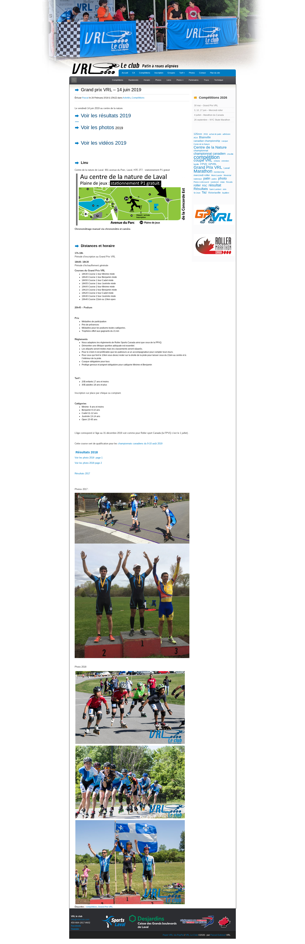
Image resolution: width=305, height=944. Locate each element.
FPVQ (203, 164)
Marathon (203, 171)
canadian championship (207, 140)
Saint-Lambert (215, 189)
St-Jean (197, 193)
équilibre (225, 193)
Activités (127, 98)
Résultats (201, 188)
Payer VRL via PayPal (173, 935)
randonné (215, 182)
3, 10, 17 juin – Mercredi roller (208, 110)
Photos (192, 73)
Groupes (171, 73)
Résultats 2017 (82, 473)
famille (196, 164)
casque (225, 141)
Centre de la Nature (210, 147)
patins (214, 179)
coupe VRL (203, 160)
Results (229, 182)
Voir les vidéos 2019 (103, 143)
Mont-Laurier (216, 175)
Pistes (180, 80)
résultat (215, 185)
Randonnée (133, 80)
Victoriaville (214, 192)
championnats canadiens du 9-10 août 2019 (140, 443)
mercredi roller (202, 175)
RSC (204, 185)
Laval (227, 167)
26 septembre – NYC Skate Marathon (212, 120)
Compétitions (144, 73)
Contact (202, 73)
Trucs (206, 80)
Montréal (227, 175)
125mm (198, 133)
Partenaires (194, 80)
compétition (91, 907)
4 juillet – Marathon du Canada (209, 115)
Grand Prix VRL (105, 907)
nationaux (198, 179)
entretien (225, 161)
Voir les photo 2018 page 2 (88, 463)
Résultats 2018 (86, 452)
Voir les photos (97, 127)
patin (206, 178)
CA (133, 73)
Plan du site (215, 73)
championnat (201, 150)
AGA (196, 138)
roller (197, 185)
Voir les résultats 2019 (106, 115)
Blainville (205, 137)
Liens (169, 80)
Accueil (125, 73)
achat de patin (215, 134)
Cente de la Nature (202, 144)
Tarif (182, 73)
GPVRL (212, 164)
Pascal (85, 98)
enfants (217, 161)
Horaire (147, 80)
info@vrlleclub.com (80, 919)
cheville (230, 154)
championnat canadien (210, 153)
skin (224, 189)
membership (219, 172)
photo (222, 178)
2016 (206, 134)
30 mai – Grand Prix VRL (206, 105)
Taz (204, 192)
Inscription (158, 73)
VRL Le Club (192, 935)
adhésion (226, 134)
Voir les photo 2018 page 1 (89, 457)
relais (222, 182)
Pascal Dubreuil (218, 935)
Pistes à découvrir (201, 182)
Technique (218, 80)
